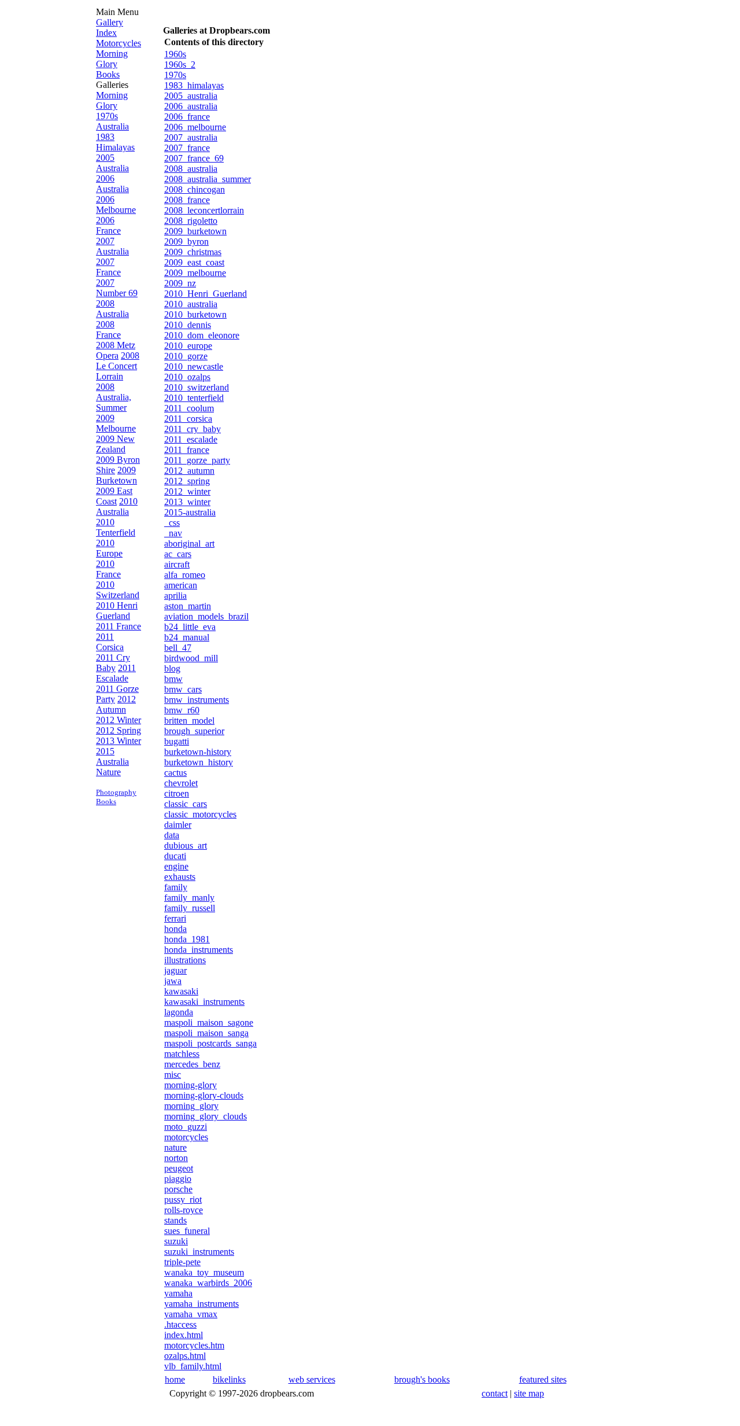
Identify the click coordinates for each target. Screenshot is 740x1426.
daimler (177, 825)
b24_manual (186, 637)
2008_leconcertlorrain (204, 210)
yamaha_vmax (190, 1314)
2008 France (108, 329)
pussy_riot (183, 1199)
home (175, 1379)
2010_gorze (186, 356)
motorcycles (186, 1137)
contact (495, 1393)
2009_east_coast (194, 262)
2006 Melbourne (116, 204)
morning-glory (190, 1085)
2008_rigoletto (190, 221)
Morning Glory (112, 59)
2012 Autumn (116, 704)
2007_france (187, 148)
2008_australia (190, 169)
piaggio (177, 1179)
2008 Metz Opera (115, 350)
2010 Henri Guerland (117, 610)
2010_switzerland (196, 387)
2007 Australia (112, 246)
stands (175, 1220)
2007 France (108, 267)
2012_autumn (189, 471)
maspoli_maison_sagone (208, 1022)
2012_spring (187, 481)
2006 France (108, 225)
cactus (175, 773)
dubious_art (185, 845)
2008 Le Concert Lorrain (117, 366)
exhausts (179, 877)
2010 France (108, 569)
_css (172, 523)
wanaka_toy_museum (204, 1272)
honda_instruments (198, 950)
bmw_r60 (181, 710)
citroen (176, 793)
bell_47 (177, 648)
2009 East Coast (114, 496)
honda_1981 (187, 939)
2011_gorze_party (197, 460)
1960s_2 (179, 64)
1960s (175, 54)
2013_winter (187, 502)
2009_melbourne (195, 273)
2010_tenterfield (194, 398)
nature (175, 1147)
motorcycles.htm (194, 1345)
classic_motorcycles (200, 814)
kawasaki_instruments (204, 1002)
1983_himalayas (194, 85)
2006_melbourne (195, 127)
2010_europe (188, 346)
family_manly (189, 897)
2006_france (187, 116)
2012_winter (187, 491)
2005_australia (190, 96)
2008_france (187, 200)
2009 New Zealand (115, 444)
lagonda (178, 1012)
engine (176, 866)
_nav (173, 533)
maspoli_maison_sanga (206, 1033)
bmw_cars (183, 689)
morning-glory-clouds (203, 1095)
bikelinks (229, 1379)
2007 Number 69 (117, 288)
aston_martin (187, 606)
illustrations (185, 960)
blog (172, 668)
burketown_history (198, 762)
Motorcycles (118, 43)
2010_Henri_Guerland (205, 294)
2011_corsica (188, 418)
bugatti (176, 741)
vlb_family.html (192, 1366)
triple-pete (182, 1262)
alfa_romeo (184, 575)
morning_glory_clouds (205, 1116)
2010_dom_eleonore (201, 335)
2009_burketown (195, 231)
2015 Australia (112, 756)
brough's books (422, 1379)
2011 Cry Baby (113, 663)
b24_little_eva (190, 627)
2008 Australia (112, 309)
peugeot (178, 1168)
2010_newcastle (193, 366)
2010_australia (190, 304)
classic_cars (185, 804)
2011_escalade (190, 439)
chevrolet (181, 783)
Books (108, 74)
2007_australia (190, 137)
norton (176, 1158)
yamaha (178, 1293)
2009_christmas (192, 252)
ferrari (175, 918)
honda (175, 929)
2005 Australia (112, 163)
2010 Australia (117, 506)
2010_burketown (195, 314)
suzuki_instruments (199, 1251)
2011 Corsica (110, 642)
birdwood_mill (191, 658)
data (171, 835)
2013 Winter (118, 741)
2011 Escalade (116, 673)
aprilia (175, 595)
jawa (173, 981)
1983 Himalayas (115, 142)
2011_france (186, 450)
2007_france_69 (194, 158)
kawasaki (181, 991)
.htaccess (180, 1324)
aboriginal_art (189, 543)
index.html (183, 1335)
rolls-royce (183, 1210)
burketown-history (197, 752)
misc (172, 1074)
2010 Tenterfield (115, 527)
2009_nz (180, 283)
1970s (175, 75)
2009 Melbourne (116, 423)
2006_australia (190, 106)
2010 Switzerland (117, 590)
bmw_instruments (196, 700)
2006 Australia (112, 184)
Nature (108, 772)
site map (529, 1393)
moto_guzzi (185, 1127)
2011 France (118, 626)
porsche (178, 1189)
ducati (175, 856)
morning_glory (191, 1106)
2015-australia (190, 512)
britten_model (189, 720)
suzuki (176, 1241)
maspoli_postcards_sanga (210, 1043)
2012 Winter (118, 720)
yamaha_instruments (201, 1304)
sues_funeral (187, 1231)
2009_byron (186, 241)
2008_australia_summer (207, 179)
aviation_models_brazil (206, 616)
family (175, 887)
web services (311, 1379)
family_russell (189, 908)
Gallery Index (109, 27)
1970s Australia (112, 121)
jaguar (175, 970)
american (180, 585)
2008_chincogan (194, 189)
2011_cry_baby (192, 429)
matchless (181, 1054)
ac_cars (177, 554)
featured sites (543, 1379)
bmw (173, 679)
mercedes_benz (192, 1064)
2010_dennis (187, 325)
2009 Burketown (116, 475)
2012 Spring (118, 730)
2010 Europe (109, 548)
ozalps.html (185, 1356)
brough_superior (194, 731)
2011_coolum (189, 408)
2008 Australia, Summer (113, 397)
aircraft (177, 564)
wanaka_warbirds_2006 (208, 1283)
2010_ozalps (187, 377)
